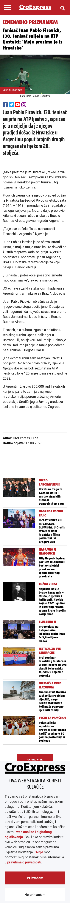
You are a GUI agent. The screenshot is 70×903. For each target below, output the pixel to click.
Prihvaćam (35, 878)
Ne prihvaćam (35, 895)
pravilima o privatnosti (24, 862)
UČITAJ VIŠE (35, 759)
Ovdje (39, 852)
